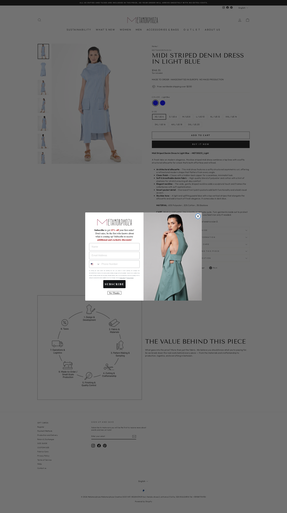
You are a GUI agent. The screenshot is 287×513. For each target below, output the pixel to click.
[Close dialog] (198, 216)
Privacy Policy (122, 277)
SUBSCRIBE (114, 284)
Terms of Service (130, 277)
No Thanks (114, 292)
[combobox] (94, 264)
